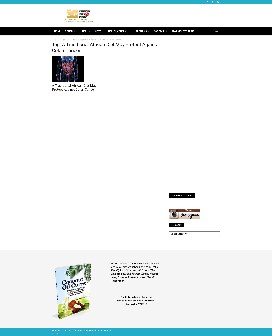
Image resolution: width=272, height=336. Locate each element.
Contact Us (160, 31)
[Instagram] (212, 2)
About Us (141, 31)
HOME (57, 31)
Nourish (70, 31)
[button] (216, 31)
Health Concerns (118, 31)
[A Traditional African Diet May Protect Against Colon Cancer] (77, 69)
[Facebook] (207, 2)
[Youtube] (217, 2)
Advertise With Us (183, 31)
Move (98, 31)
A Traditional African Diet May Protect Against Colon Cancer (74, 87)
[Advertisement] (162, 16)
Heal (85, 31)
